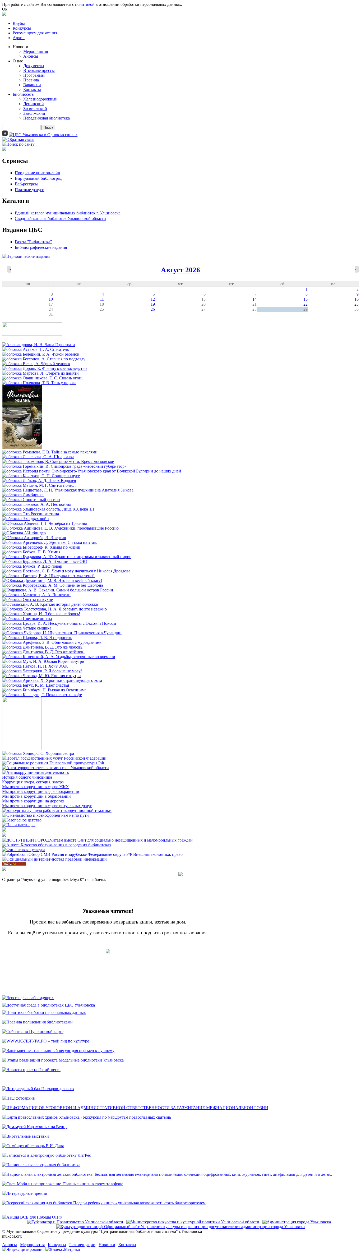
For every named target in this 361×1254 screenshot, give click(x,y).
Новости (20, 46)
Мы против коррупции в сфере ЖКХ (35, 786)
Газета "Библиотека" (33, 242)
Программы (34, 75)
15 (305, 299)
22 (305, 304)
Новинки (107, 1244)
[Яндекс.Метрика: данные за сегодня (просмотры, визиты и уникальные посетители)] (62, 1249)
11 (102, 299)
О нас (18, 61)
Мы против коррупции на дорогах (33, 801)
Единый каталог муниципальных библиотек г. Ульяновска (68, 213)
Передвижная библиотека (46, 118)
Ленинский (33, 104)
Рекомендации (82, 1244)
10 (51, 299)
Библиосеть (23, 94)
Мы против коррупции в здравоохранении (40, 791)
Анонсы (30, 56)
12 (153, 299)
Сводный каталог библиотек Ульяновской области (60, 218)
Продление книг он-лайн (37, 173)
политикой (85, 4)
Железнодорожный (40, 99)
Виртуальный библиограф (38, 178)
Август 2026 (180, 270)
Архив (19, 37)
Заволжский (34, 113)
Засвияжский (35, 108)
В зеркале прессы (39, 70)
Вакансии (32, 84)
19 (153, 304)
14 (254, 299)
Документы (33, 65)
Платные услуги (29, 189)
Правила (31, 80)
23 (356, 304)
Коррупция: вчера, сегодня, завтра (33, 782)
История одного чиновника (27, 777)
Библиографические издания (41, 247)
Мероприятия (35, 51)
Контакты (32, 89)
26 (153, 309)
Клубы (19, 23)
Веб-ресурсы (26, 184)
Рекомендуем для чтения (35, 33)
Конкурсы (22, 28)
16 (356, 299)
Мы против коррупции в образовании (36, 796)
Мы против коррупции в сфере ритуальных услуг (47, 805)
